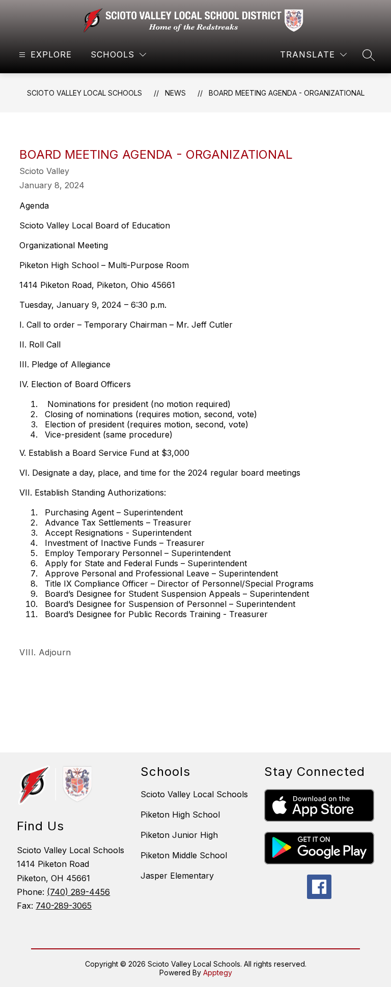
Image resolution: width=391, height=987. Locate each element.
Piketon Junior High (179, 835)
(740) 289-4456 (78, 892)
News (175, 93)
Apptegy (217, 972)
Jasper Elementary (177, 875)
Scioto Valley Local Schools (84, 93)
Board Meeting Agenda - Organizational (287, 93)
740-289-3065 (64, 906)
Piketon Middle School (184, 855)
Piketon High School (180, 814)
